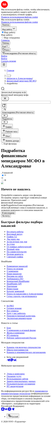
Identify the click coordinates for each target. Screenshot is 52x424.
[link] (6, 49)
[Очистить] (5, 98)
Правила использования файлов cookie (19, 22)
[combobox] (14, 92)
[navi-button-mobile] (4, 64)
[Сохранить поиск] (4, 106)
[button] (4, 56)
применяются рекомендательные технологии (24, 392)
